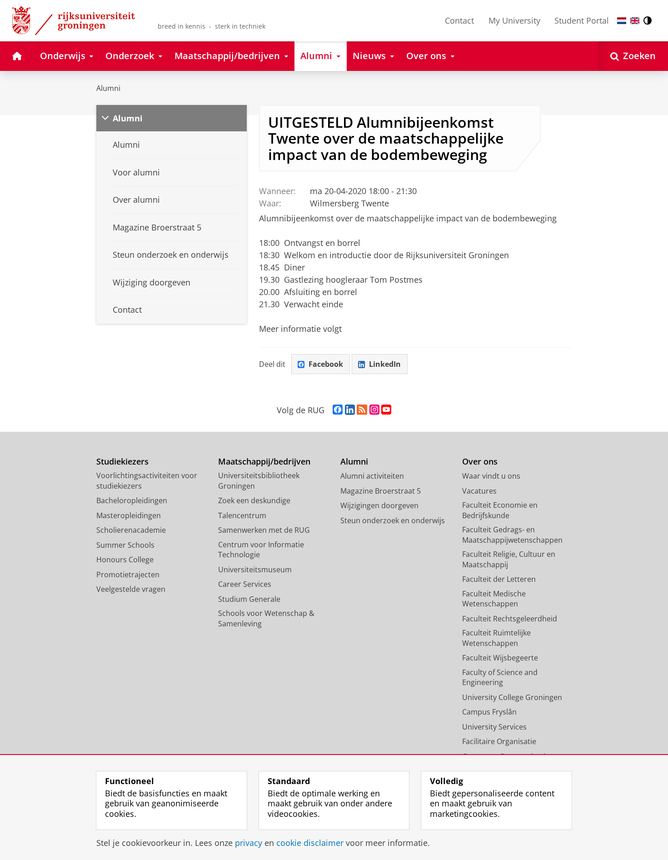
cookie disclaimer (310, 843)
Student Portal (581, 20)
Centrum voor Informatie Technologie (261, 550)
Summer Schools (125, 545)
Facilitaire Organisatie (499, 741)
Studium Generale (249, 599)
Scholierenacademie (131, 530)
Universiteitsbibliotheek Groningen (258, 480)
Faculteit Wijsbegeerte (500, 658)
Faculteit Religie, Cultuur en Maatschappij (508, 559)
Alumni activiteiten (372, 476)
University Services (494, 727)
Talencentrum (242, 515)
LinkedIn (385, 364)
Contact (459, 20)
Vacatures (479, 491)
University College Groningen (512, 697)
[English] (634, 20)
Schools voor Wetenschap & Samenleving (266, 618)
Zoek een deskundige (254, 500)
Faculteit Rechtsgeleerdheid (509, 619)
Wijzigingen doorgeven (379, 505)
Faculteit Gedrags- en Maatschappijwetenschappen (512, 535)
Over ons (480, 461)
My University (514, 20)
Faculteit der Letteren (499, 579)
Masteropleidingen (128, 515)
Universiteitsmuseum (255, 570)
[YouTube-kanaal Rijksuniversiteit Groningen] (386, 410)
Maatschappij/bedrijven (264, 461)
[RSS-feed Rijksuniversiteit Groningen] (362, 410)
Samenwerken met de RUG (264, 530)
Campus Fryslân (489, 712)
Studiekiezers (122, 461)
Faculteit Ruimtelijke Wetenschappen (496, 638)
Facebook (326, 364)
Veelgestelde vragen (130, 589)
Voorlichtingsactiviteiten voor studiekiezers (146, 480)
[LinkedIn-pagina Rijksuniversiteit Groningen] (350, 410)
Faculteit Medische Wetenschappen (494, 599)
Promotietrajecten (128, 575)
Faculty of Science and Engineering (500, 677)
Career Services (244, 584)
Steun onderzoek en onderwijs (392, 520)
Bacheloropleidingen (131, 500)
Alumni (108, 88)
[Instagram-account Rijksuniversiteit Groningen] (374, 410)
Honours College (125, 560)
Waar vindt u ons (491, 476)
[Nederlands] (621, 20)
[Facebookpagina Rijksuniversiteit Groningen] (338, 410)
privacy (248, 843)
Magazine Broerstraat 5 (380, 491)
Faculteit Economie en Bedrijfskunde (500, 510)
